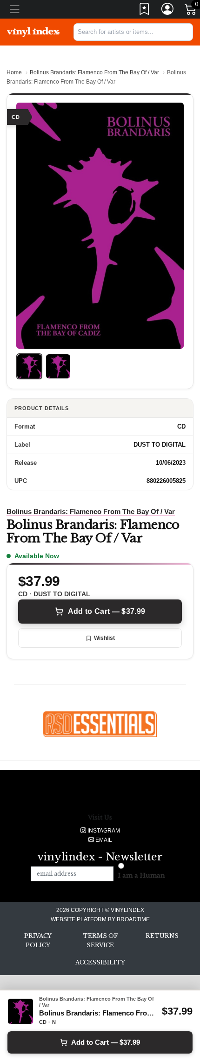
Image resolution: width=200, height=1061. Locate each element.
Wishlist (104, 638)
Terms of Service (100, 940)
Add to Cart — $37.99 (106, 611)
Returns (162, 935)
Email (103, 840)
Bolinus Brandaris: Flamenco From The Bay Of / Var (94, 72)
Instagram (103, 830)
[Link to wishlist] (144, 10)
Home (14, 72)
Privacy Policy (38, 940)
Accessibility (100, 962)
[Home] (33, 31)
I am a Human (141, 875)
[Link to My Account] (167, 10)
